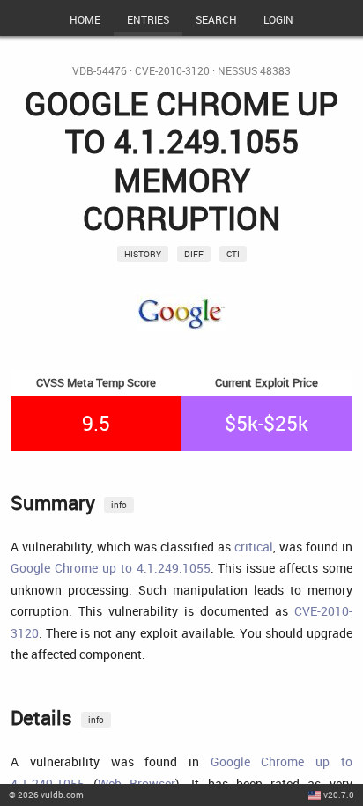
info (119, 505)
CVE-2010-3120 (172, 70)
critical (253, 546)
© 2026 (46, 794)
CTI (233, 254)
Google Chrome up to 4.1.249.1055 (110, 567)
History (142, 254)
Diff (194, 254)
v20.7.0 (338, 794)
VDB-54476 (99, 70)
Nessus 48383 (254, 70)
